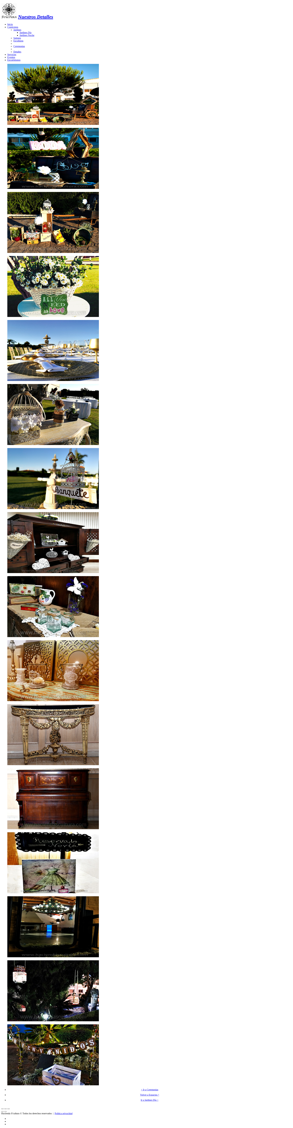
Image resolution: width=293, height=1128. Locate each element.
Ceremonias (19, 46)
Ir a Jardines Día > (149, 1100)
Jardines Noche (27, 35)
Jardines (17, 30)
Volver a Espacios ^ (149, 1095)
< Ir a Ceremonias (149, 1089)
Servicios (11, 54)
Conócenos (12, 27)
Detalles (17, 51)
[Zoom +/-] (8, 1108)
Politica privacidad (63, 1113)
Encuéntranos (13, 60)
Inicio (10, 24)
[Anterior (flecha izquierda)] (2, 1111)
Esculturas (18, 40)
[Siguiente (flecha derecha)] (5, 1111)
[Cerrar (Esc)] (2, 1108)
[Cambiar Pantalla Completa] (5, 1108)
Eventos (11, 57)
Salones (17, 38)
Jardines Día (25, 32)
